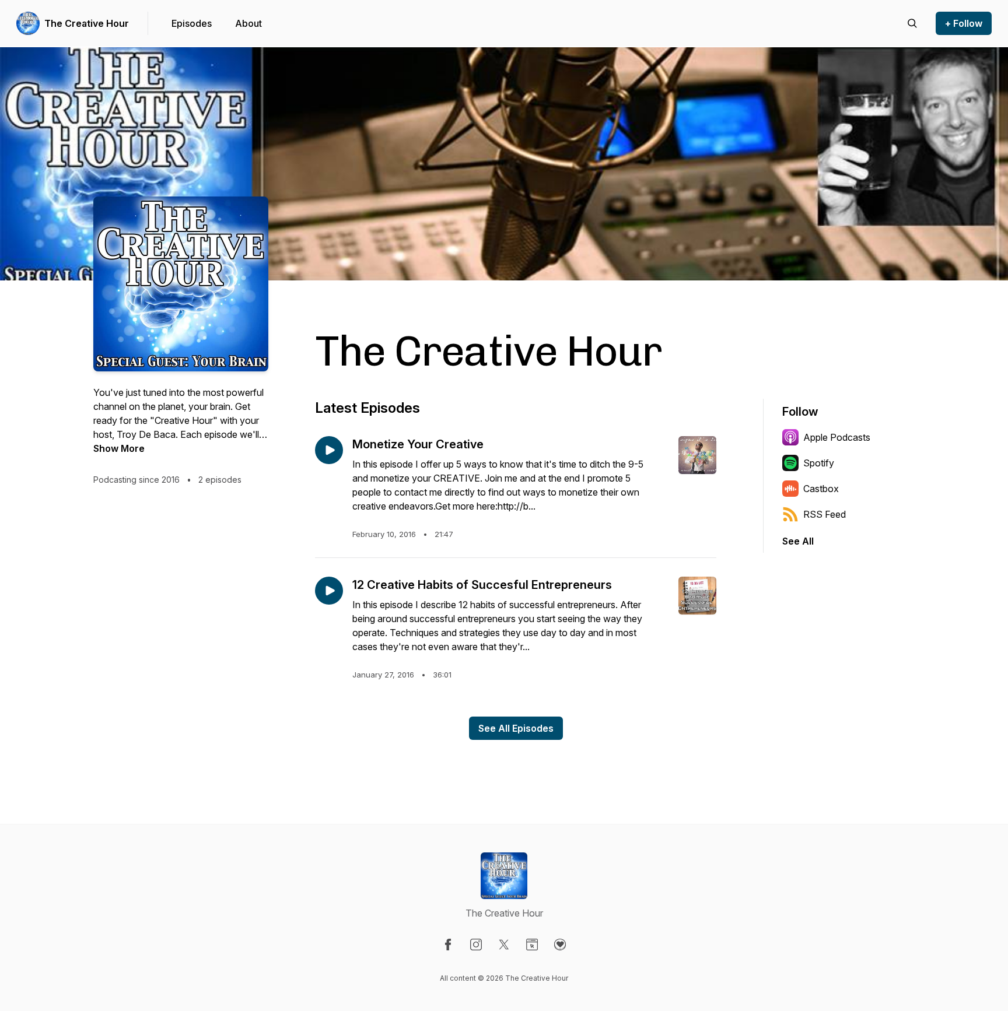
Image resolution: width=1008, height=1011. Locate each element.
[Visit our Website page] (532, 944)
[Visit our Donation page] (560, 944)
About (248, 23)
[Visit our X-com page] (504, 944)
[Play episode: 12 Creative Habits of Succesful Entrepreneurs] (329, 591)
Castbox (821, 488)
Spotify (818, 463)
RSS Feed (824, 514)
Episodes (192, 23)
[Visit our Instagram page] (476, 944)
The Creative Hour (86, 23)
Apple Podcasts (836, 437)
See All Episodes (516, 728)
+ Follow (963, 23)
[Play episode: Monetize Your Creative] (329, 450)
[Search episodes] (912, 23)
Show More (119, 448)
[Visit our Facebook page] (448, 944)
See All (798, 541)
